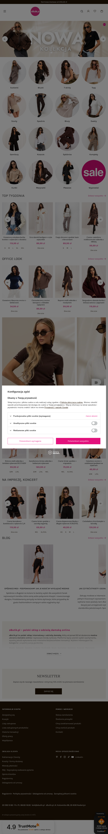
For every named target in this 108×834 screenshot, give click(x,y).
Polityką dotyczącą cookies (71, 402)
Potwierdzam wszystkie (78, 441)
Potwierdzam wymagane (30, 441)
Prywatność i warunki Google (56, 407)
